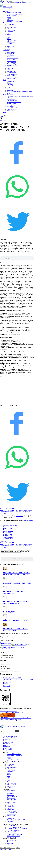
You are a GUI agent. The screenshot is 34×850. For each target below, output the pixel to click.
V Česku (9, 39)
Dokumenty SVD (8, 682)
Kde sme (5, 23)
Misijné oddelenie (8, 740)
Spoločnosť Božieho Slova (14, 12)
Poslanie (9, 17)
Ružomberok (10, 31)
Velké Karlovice (11, 42)
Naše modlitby (10, 20)
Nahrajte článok (7, 685)
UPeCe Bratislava (11, 62)
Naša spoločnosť (11, 510)
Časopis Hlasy (10, 68)
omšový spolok (20, 510)
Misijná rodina (10, 56)
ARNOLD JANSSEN (12, 825)
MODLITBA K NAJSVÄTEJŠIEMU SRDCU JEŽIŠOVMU (16, 602)
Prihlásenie (3, 711)
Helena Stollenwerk (12, 107)
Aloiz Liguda (10, 105)
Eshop (1, 116)
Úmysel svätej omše (8, 531)
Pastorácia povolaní (12, 65)
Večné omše (3, 510)
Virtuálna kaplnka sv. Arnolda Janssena (8, 537)
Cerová (8, 36)
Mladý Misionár (11, 809)
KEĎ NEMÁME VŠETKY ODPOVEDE (17, 583)
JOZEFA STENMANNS (13, 836)
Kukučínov (9, 37)
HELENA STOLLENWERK (14, 834)
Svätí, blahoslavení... (8, 94)
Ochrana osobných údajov (7, 712)
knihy (30, 510)
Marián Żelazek (11, 110)
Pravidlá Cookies (19, 712)
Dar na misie (10, 85)
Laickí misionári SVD (12, 58)
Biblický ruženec (7, 532)
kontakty (5, 511)
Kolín (8, 47)
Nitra (8, 28)
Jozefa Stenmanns (11, 109)
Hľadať (17, 847)
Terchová (9, 34)
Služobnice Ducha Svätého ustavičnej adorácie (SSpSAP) (18, 679)
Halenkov (9, 43)
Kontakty (5, 112)
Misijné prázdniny (11, 64)
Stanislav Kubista (11, 103)
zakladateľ (18, 511)
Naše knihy (10, 808)
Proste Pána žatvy (8, 528)
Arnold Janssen (11, 99)
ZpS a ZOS (6, 680)
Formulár (5, 683)
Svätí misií (9, 88)
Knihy (8, 69)
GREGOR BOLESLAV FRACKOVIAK (18, 828)
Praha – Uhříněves (11, 46)
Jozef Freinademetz (12, 100)
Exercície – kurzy (11, 77)
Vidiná (8, 33)
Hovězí (8, 44)
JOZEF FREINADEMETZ (14, 827)
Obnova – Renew (11, 75)
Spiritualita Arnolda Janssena (14, 21)
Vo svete (9, 83)
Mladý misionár (11, 71)
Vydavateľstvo (10, 66)
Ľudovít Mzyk (10, 106)
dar (9, 511)
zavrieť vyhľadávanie (5, 849)
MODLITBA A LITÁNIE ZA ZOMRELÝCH (13, 592)
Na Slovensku (10, 24)
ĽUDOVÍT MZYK (12, 833)
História (9, 18)
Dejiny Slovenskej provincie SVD (15, 761)
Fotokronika (10, 90)
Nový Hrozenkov (11, 40)
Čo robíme (6, 50)
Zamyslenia (3, 120)
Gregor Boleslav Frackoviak (14, 102)
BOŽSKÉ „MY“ (9, 612)
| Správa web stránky (11, 711)
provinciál (12, 511)
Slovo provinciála (7, 527)
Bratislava (9, 25)
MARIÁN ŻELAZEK (12, 837)
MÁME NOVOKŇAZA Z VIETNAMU (16, 620)
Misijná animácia (11, 52)
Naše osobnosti (11, 84)
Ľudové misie (10, 55)
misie (23, 511)
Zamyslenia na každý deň (10, 525)
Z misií (8, 87)
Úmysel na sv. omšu (12, 721)
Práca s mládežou (11, 61)
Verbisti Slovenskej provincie (14, 14)
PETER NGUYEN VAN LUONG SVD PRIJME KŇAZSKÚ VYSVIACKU (16, 574)
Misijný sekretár (11, 53)
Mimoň (8, 49)
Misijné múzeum (11, 59)
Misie (4, 80)
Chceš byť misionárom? (9, 739)
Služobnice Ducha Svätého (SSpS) (12, 678)
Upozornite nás (19, 516)
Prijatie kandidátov (11, 15)
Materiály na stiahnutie (12, 78)
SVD (13, 508)
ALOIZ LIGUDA (11, 831)
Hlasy (1, 511)
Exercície (8, 508)
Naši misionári (10, 81)
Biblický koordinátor (12, 74)
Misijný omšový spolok (9, 742)
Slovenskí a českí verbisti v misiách (12, 738)
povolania (26, 510)
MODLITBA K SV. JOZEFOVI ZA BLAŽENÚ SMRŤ (15, 629)
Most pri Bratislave (12, 27)
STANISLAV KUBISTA (13, 830)
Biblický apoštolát (11, 72)
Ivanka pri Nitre (11, 30)
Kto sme (5, 11)
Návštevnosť (6, 686)
